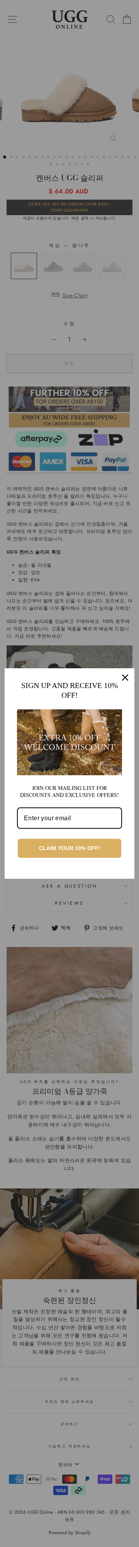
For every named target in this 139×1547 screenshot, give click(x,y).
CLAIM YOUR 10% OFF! (69, 848)
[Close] (125, 677)
